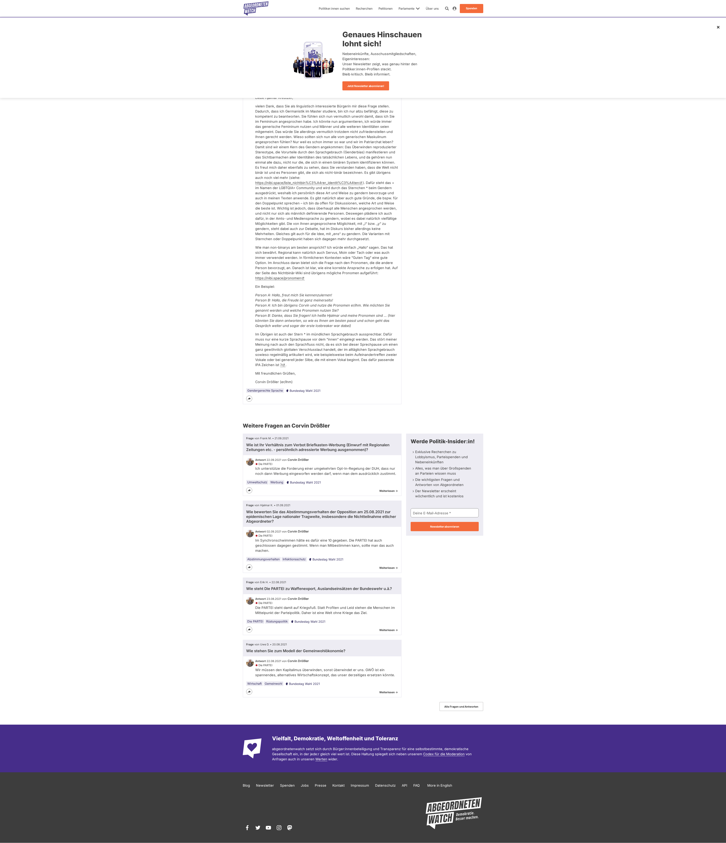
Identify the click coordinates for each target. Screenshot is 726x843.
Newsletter (265, 785)
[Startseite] (256, 8)
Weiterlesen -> (388, 490)
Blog (246, 785)
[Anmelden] (454, 8)
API (404, 785)
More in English (439, 785)
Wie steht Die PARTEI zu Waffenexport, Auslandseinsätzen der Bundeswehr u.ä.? (319, 588)
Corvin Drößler (298, 460)
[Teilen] (249, 399)
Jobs (305, 785)
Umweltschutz (257, 482)
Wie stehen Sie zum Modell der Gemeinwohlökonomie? (295, 651)
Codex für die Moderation (444, 754)
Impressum (360, 785)
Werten (321, 759)
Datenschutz (385, 785)
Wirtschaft (254, 683)
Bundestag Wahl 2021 (305, 391)
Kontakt (338, 785)
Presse (320, 785)
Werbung (276, 482)
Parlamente (406, 8)
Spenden (287, 785)
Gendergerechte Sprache (265, 390)
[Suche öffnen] (447, 8)
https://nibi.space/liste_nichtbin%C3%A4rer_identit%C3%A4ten (307, 183)
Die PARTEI (255, 621)
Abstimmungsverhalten (263, 559)
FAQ (416, 785)
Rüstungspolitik (277, 621)
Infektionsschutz (294, 559)
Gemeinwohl (273, 683)
